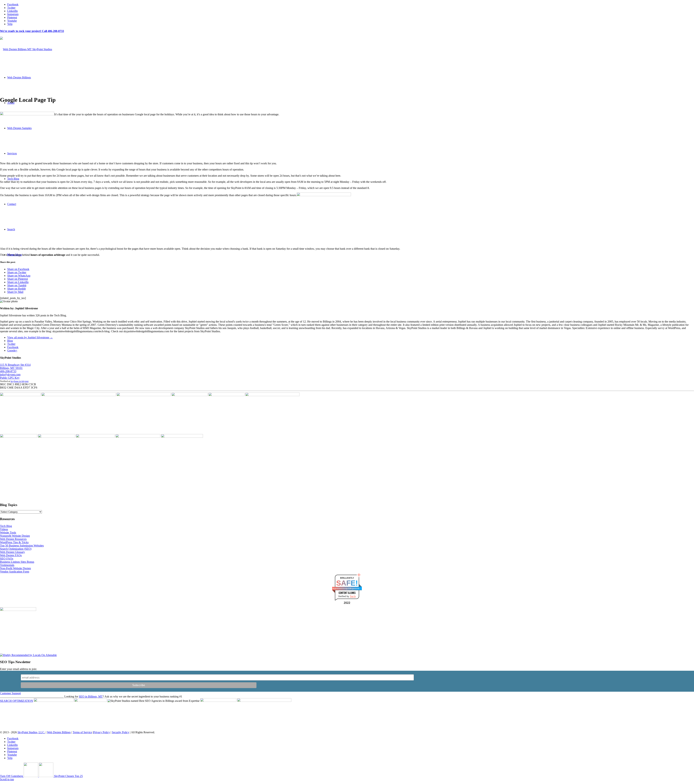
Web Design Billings (59, 732)
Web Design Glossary (12, 552)
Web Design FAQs (11, 555)
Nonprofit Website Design (15, 535)
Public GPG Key (10, 377)
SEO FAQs (6, 558)
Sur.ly (353, 596)
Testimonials (7, 565)
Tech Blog (6, 526)
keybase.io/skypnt (20, 381)
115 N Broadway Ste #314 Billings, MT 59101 (15, 366)
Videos (4, 529)
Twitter (11, 343)
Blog (10, 340)
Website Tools (8, 532)
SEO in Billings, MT (91, 696)
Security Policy (120, 732)
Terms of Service (82, 732)
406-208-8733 (8, 371)
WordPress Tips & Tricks (14, 542)
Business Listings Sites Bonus (17, 561)
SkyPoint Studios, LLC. (31, 732)
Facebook (12, 347)
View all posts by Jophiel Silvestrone (30, 337)
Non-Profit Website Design (15, 568)
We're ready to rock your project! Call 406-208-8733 (32, 31)
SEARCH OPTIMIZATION (16, 700)
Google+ (12, 350)
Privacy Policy (101, 732)
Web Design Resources (13, 539)
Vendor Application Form (14, 571)
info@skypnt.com (10, 374)
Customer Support (10, 693)
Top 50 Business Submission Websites (22, 545)
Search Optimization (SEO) (15, 548)
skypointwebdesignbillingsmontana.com (347, 588)
